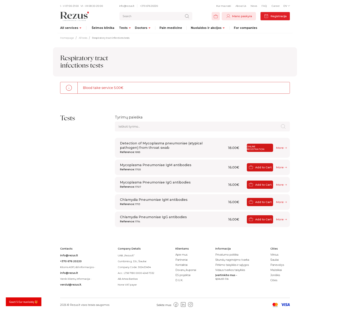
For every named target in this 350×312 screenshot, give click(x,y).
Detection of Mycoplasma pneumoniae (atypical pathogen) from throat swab (161, 147)
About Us (241, 5)
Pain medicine (171, 28)
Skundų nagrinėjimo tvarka (232, 259)
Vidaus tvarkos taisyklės (230, 270)
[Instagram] (190, 305)
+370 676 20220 (149, 5)
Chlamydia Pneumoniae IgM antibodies (153, 202)
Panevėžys (277, 265)
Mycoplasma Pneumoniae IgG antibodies (155, 184)
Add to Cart (263, 167)
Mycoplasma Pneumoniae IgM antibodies (155, 167)
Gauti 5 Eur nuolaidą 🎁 (23, 302)
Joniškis (275, 275)
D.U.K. (179, 280)
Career (275, 5)
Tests (123, 28)
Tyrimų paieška (129, 117)
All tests (83, 37)
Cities (273, 280)
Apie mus (181, 254)
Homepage (67, 37)
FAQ (264, 5)
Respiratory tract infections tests (110, 37)
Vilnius (274, 254)
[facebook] (176, 305)
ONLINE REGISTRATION (255, 148)
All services (69, 28)
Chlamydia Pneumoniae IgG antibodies (153, 219)
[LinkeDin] (183, 305)
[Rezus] (79, 16)
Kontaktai (181, 265)
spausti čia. (222, 278)
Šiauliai (274, 259)
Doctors (141, 28)
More (280, 148)
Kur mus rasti (223, 5)
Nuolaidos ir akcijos (206, 28)
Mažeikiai (276, 270)
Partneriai (181, 259)
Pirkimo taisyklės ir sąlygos (232, 265)
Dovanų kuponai (185, 270)
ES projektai (182, 275)
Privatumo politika (226, 254)
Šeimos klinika (103, 28)
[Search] (187, 16)
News (254, 5)
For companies (245, 28)
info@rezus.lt (126, 5)
